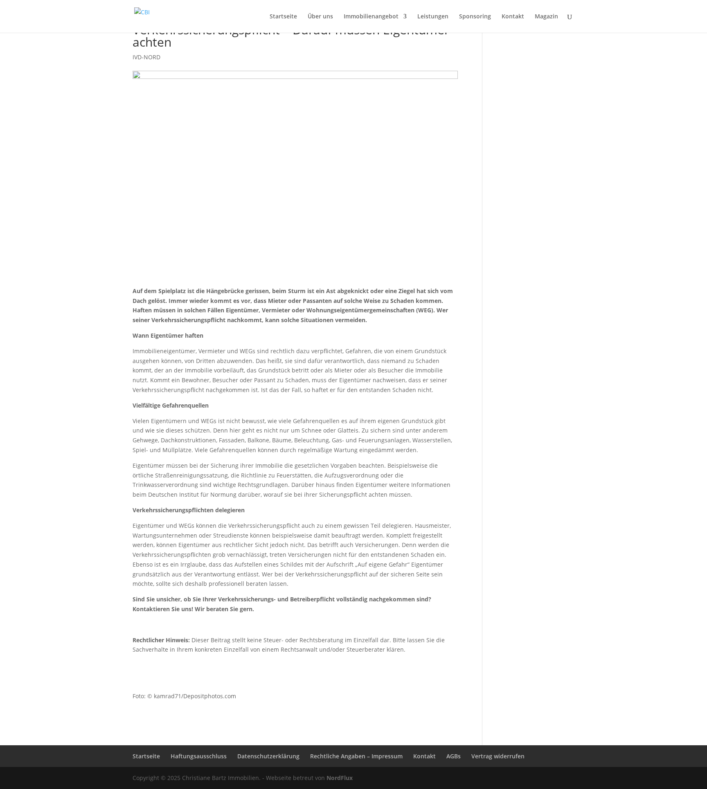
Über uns (320, 16)
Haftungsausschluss (199, 756)
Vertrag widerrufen (498, 756)
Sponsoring (475, 16)
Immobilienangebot (371, 16)
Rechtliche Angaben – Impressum (356, 756)
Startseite (283, 16)
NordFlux (339, 778)
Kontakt (513, 16)
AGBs (453, 756)
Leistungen (432, 16)
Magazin (546, 16)
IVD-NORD (146, 57)
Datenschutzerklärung (268, 756)
